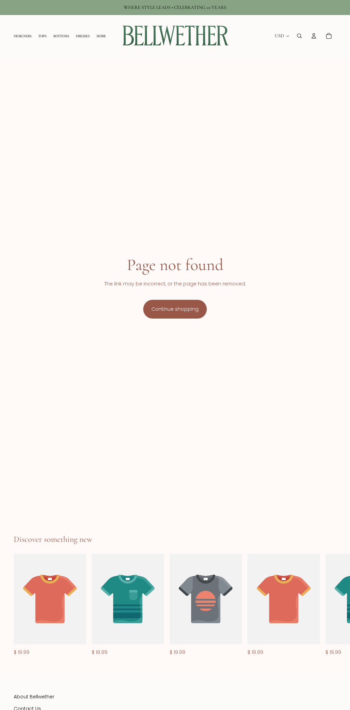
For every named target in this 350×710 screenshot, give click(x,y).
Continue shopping (175, 309)
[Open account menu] (313, 35)
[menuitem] (101, 35)
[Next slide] (328, 605)
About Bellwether (34, 696)
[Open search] (299, 35)
